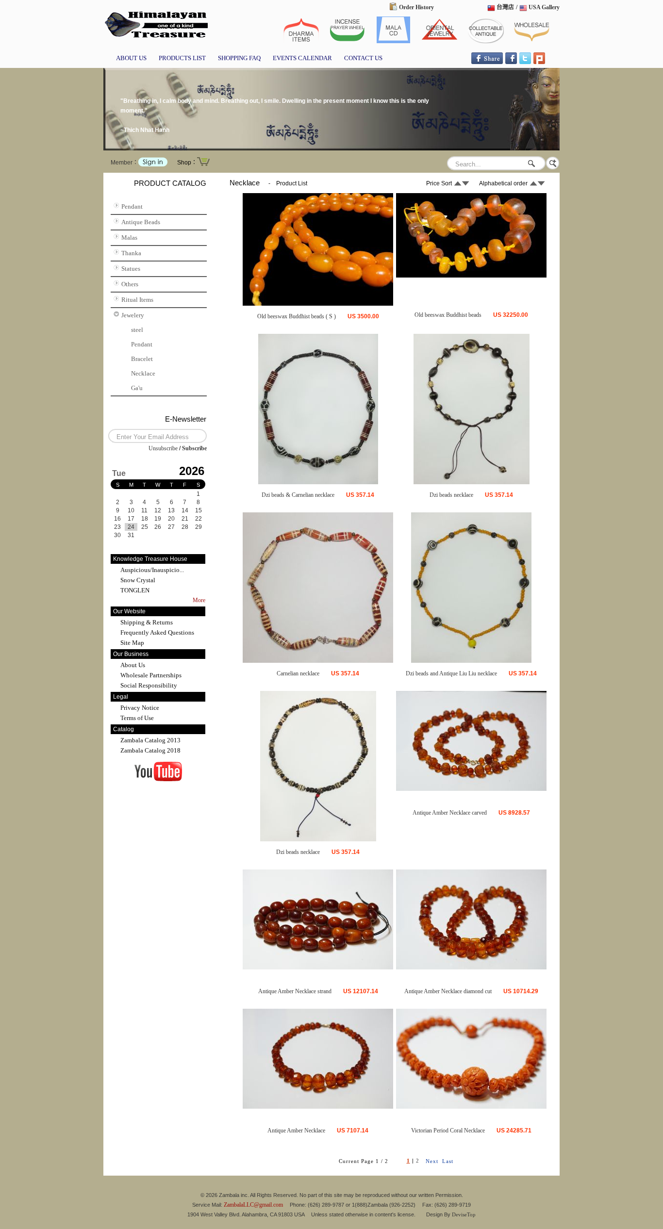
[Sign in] (152, 164)
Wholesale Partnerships (151, 675)
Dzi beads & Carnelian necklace (298, 495)
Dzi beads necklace (451, 495)
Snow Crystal (137, 580)
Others (129, 284)
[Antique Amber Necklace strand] (318, 967)
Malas (129, 237)
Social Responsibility (148, 685)
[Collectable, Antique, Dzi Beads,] (485, 41)
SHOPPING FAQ (239, 58)
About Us (132, 665)
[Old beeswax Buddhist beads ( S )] (318, 303)
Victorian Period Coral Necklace (448, 1130)
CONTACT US (363, 58)
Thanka (131, 253)
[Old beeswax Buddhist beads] (471, 275)
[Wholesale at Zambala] (532, 41)
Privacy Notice (139, 707)
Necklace (143, 373)
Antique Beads (140, 222)
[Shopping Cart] (203, 165)
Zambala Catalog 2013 (150, 740)
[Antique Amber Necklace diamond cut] (471, 967)
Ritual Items (137, 299)
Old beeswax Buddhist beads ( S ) (296, 316)
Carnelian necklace (298, 673)
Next (432, 1161)
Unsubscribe (163, 448)
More (199, 600)
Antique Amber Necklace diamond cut (448, 991)
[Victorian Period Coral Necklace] (471, 1106)
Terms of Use (137, 717)
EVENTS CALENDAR (302, 58)
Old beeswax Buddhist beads (447, 314)
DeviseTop (464, 1214)
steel (137, 329)
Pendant (132, 206)
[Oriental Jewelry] (439, 41)
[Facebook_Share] (487, 62)
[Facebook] (511, 62)
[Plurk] (539, 62)
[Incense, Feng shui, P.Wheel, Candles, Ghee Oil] (347, 41)
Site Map (132, 642)
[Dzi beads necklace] (472, 482)
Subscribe (194, 448)
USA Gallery (544, 7)
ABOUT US (131, 58)
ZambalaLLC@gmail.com (253, 1204)
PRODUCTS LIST (182, 58)
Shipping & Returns (146, 622)
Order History (416, 7)
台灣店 (505, 7)
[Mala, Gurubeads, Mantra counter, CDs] (393, 41)
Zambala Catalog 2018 (150, 750)
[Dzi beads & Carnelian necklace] (318, 482)
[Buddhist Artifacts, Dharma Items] (301, 41)
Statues (130, 268)
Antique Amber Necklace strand (295, 991)
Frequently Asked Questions (157, 632)
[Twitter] (525, 62)
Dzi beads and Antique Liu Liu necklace (451, 673)
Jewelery (132, 315)
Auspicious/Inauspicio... (152, 570)
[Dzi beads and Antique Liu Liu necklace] (471, 660)
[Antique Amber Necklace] (318, 1106)
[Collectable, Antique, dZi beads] (155, 38)
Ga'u (137, 388)
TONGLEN (134, 590)
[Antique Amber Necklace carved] (471, 789)
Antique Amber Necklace (296, 1130)
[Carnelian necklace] (318, 660)
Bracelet (142, 358)
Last (447, 1161)
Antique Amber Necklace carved (450, 812)
